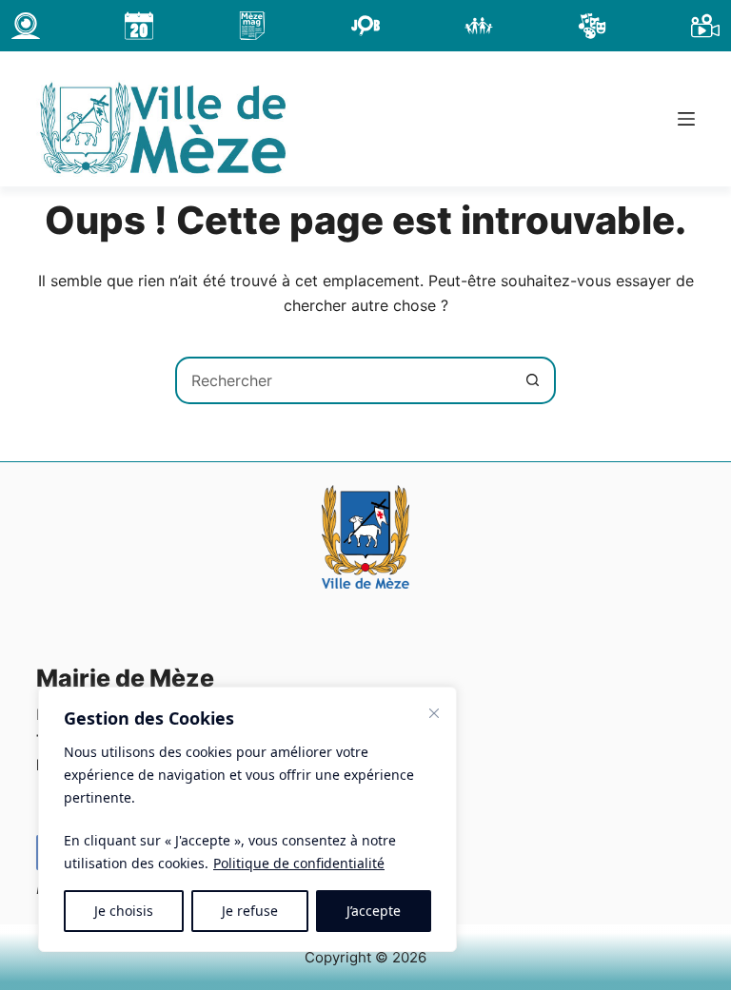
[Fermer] (434, 713)
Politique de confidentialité (299, 863)
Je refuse (250, 911)
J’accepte (373, 911)
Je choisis (123, 911)
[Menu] (686, 118)
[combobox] (343, 380)
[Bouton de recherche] (532, 380)
